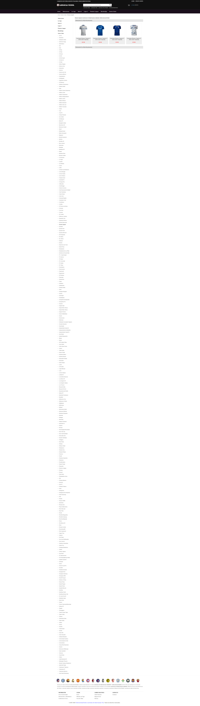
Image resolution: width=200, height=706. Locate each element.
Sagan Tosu (61, 533)
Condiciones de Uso (63, 698)
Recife (60, 512)
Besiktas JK (61, 141)
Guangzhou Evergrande (64, 299)
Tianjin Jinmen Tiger (63, 612)
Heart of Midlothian (63, 313)
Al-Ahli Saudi (62, 58)
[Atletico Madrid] (58, 680)
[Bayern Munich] (88, 680)
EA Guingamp (62, 234)
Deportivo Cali (62, 218)
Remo (60, 521)
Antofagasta (61, 78)
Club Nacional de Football (64, 190)
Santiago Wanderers (63, 547)
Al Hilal (60, 51)
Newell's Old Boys (63, 437)
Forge (60, 281)
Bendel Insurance (63, 137)
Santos (60, 549)
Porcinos (61, 482)
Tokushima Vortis (62, 618)
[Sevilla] (113, 680)
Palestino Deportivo (63, 458)
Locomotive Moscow (63, 376)
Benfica (60, 139)
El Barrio (61, 240)
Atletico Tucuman (62, 106)
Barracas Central (62, 127)
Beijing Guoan (62, 131)
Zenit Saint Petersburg (64, 673)
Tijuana (60, 616)
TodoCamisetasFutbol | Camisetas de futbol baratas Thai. (90, 702)
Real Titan (61, 510)
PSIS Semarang (62, 494)
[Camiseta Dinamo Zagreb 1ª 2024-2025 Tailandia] (100, 30)
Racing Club (61, 504)
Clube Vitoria (62, 194)
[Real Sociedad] (83, 680)
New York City (62, 431)
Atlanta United (62, 86)
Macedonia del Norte (63, 391)
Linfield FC (61, 374)
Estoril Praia (61, 246)
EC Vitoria (61, 238)
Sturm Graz (61, 600)
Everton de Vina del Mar (64, 253)
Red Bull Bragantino (63, 514)
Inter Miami (61, 334)
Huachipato (61, 326)
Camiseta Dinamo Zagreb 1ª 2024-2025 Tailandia (100, 39)
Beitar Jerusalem (62, 133)
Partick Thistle (62, 464)
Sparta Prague (62, 584)
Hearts (60, 315)
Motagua (61, 417)
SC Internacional (62, 555)
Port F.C (60, 484)
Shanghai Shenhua (63, 573)
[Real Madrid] (73, 680)
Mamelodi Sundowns (63, 395)
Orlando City (61, 450)
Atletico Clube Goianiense (64, 90)
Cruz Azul (61, 210)
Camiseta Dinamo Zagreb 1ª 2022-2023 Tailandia (117, 39)
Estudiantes (61, 248)
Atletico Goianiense (63, 94)
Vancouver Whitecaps (63, 649)
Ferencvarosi (62, 269)
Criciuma (61, 208)
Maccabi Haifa (62, 387)
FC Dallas (61, 263)
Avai (60, 110)
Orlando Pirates (62, 452)
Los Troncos (61, 385)
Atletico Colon (62, 92)
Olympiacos (61, 447)
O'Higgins (61, 439)
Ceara (60, 165)
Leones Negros (62, 372)
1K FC (60, 35)
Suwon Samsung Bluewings (65, 604)
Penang (60, 470)
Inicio (58, 11)
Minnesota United (63, 409)
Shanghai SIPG (62, 575)
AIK (60, 45)
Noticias (96, 698)
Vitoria (60, 657)
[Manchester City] (118, 680)
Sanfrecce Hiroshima (63, 543)
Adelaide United (62, 39)
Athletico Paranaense (63, 84)
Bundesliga (104, 11)
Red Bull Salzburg (63, 517)
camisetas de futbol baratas (72, 686)
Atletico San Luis (62, 104)
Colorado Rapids (62, 198)
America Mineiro (62, 74)
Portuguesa (61, 490)
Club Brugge (62, 186)
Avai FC (60, 112)
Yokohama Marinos (63, 671)
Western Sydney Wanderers (65, 663)
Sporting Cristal (62, 592)
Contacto (114, 694)
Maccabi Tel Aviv (62, 389)
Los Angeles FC (62, 380)
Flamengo (61, 277)
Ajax (60, 47)
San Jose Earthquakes (64, 539)
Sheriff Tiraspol (62, 577)
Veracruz (61, 653)
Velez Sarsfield (62, 651)
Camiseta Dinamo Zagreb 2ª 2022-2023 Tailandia (134, 39)
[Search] (110, 5)
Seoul (60, 563)
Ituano (60, 340)
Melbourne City (62, 399)
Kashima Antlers (62, 354)
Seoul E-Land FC (62, 565)
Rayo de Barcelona (63, 506)
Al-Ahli (60, 56)
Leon (60, 370)
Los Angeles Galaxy (63, 383)
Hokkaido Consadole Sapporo (65, 322)
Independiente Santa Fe (64, 332)
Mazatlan (61, 397)
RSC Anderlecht (62, 531)
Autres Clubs (112, 11)
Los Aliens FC (62, 378)
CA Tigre (61, 159)
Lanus (60, 364)
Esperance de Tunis (63, 244)
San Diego (61, 537)
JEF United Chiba (63, 342)
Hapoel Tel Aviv (62, 311)
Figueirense (61, 273)
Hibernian (61, 320)
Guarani (61, 303)
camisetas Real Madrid (103, 7)
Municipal (61, 419)
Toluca (60, 624)
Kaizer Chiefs (62, 352)
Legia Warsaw (62, 368)
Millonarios (61, 405)
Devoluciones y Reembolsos (65, 696)
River (60, 525)
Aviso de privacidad (63, 694)
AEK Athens (61, 43)
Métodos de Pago (81, 696)
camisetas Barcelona (113, 7)
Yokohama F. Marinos (63, 667)
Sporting (61, 590)
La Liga (74, 11)
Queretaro (61, 502)
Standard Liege (62, 598)
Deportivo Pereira (63, 220)
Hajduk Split (61, 305)
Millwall (60, 407)
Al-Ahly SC (61, 60)
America (61, 70)
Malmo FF (61, 393)
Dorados (61, 226)
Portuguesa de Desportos (64, 492)
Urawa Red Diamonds (64, 644)
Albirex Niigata (62, 64)
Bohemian (61, 145)
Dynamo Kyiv (62, 230)
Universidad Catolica (63, 638)
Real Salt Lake (62, 508)
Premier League (94, 11)
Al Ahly (60, 49)
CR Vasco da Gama (63, 206)
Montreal (61, 415)
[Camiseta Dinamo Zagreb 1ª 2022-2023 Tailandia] (117, 30)
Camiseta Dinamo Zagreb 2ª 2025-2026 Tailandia (83, 39)
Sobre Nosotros (98, 694)
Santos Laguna (62, 551)
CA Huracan (61, 157)
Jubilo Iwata (61, 350)
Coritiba (60, 204)
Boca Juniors (62, 143)
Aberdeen (61, 37)
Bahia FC (61, 121)
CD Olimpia (61, 163)
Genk (60, 289)
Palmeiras (61, 460)
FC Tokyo (61, 265)
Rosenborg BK (62, 529)
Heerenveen (61, 318)
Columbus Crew (62, 200)
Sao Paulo (61, 553)
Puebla (60, 498)
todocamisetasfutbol (74, 684)
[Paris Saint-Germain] (98, 680)
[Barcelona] (68, 680)
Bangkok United (62, 123)
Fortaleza (61, 283)
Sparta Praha (62, 586)
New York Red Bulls (63, 433)
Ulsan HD (61, 632)
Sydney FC (61, 606)
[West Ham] (133, 680)
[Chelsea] (63, 680)
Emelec (60, 242)
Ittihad (60, 338)
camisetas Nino (94, 7)
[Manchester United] (78, 680)
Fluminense (61, 279)
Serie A (80, 11)
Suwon (60, 602)
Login (132, 1)
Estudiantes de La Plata (64, 251)
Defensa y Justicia (63, 216)
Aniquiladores (62, 76)
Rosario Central (62, 527)
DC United (61, 214)
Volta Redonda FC (63, 659)
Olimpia (60, 443)
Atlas (60, 88)
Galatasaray (61, 285)
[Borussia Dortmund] (108, 680)
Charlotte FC (62, 179)
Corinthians (61, 202)
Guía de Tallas (80, 698)
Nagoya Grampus (63, 421)
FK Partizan (61, 275)
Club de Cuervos (62, 188)
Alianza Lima (62, 66)
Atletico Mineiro (62, 100)
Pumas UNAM (62, 500)
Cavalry (60, 161)
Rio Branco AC (62, 523)
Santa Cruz (61, 545)
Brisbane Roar (62, 153)
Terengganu (61, 610)
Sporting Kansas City (63, 594)
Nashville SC (62, 423)
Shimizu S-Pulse (62, 579)
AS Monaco (61, 82)
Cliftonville (61, 183)
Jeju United (61, 344)
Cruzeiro (61, 212)
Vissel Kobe (61, 655)
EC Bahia (61, 236)
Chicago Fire (62, 181)
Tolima (60, 622)
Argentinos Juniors (63, 80)
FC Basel (61, 259)
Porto (60, 488)
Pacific (60, 456)
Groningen (61, 295)
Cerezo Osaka (62, 173)
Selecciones (66, 11)
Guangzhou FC (62, 301)
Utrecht (60, 646)
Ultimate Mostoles (63, 636)
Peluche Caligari (62, 468)
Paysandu (61, 466)
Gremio (60, 293)
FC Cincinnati (62, 261)
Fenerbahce (61, 267)
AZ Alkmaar (61, 119)
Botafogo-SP (62, 149)
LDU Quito (61, 366)
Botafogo (61, 147)
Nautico (60, 425)
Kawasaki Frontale (63, 358)
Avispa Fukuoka (62, 114)
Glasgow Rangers (63, 291)
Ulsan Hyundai (62, 634)
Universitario (62, 642)
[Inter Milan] (128, 680)
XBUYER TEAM (62, 665)
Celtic (60, 167)
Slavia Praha (62, 582)
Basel (60, 129)
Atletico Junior (62, 98)
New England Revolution (64, 429)
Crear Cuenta (139, 1)
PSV (60, 496)
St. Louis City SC (62, 596)
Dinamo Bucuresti (63, 222)
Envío (78, 694)
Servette (61, 567)
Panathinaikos (62, 462)
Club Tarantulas (62, 192)
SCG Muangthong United (64, 557)
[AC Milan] (93, 680)
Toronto (60, 626)
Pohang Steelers (62, 480)
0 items (133, 5)
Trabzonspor (62, 628)
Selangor (61, 561)
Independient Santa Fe (64, 328)
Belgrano (61, 135)
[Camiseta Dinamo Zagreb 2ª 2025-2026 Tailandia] (83, 30)
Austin (60, 108)
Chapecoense (62, 177)
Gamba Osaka (62, 287)
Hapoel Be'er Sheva (63, 307)
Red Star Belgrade (63, 519)
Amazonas (61, 68)
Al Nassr (61, 54)
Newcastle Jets (62, 435)
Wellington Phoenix (63, 661)
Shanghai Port (62, 571)
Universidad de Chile (63, 640)
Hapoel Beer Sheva (63, 309)
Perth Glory (61, 474)
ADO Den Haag (62, 41)
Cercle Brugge (62, 171)
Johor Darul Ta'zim (63, 346)
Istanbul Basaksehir (63, 336)
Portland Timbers (62, 486)
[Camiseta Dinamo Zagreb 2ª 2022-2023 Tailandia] (134, 30)
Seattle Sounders (62, 559)
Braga (60, 151)
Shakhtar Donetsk (63, 569)
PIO (60, 478)
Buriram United (62, 155)
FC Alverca (61, 257)
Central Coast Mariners (64, 169)
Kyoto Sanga (62, 362)
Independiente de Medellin (65, 330)
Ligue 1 (86, 11)
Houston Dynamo (63, 324)
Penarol (60, 472)
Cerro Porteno (62, 175)
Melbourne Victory (63, 401)
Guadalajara (61, 297)
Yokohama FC (62, 669)
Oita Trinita (61, 441)
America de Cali (62, 72)
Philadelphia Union (63, 476)
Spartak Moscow (62, 588)
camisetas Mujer (86, 7)
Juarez (60, 348)
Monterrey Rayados (63, 413)
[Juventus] (103, 680)
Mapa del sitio (98, 696)
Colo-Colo (61, 196)
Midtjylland (61, 403)
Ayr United (61, 116)
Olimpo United (62, 445)
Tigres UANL (62, 614)
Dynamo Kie (61, 228)
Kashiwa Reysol (62, 356)
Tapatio (60, 608)
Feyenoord (61, 271)
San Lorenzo (62, 541)
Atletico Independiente (64, 96)
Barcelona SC (62, 125)
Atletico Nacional (62, 102)
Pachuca (61, 454)
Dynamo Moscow (62, 232)
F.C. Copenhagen (63, 255)
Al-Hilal (60, 62)
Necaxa (60, 427)
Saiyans (61, 535)
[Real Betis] (123, 680)
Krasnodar (61, 360)
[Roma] (138, 680)
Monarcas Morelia (63, 411)
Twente (60, 630)
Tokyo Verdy (61, 620)
